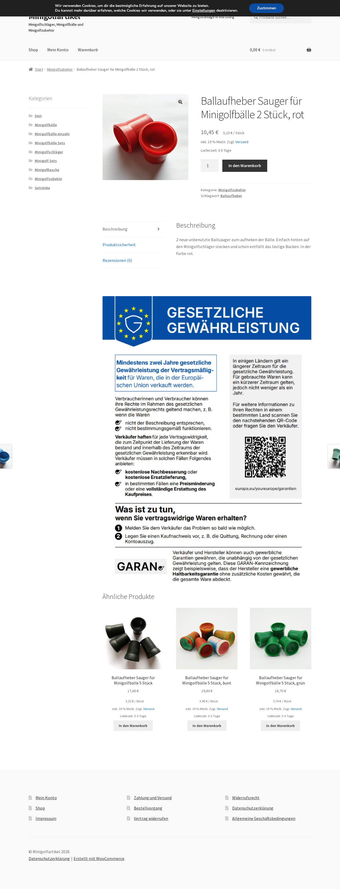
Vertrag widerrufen (151, 818)
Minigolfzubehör (60, 69)
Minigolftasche (47, 169)
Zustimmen (266, 8)
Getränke (42, 187)
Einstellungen (203, 10)
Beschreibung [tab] (115, 229)
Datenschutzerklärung (252, 808)
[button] (180, 102)
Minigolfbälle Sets (50, 143)
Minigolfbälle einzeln (52, 133)
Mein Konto (58, 49)
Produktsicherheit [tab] (119, 244)
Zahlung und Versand (153, 797)
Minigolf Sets (46, 160)
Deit (38, 115)
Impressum (46, 818)
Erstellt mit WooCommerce (99, 858)
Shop (33, 49)
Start (39, 69)
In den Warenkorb (244, 165)
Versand (241, 141)
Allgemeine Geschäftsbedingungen (263, 818)
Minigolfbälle (46, 124)
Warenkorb (88, 49)
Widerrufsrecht (246, 797)
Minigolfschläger (49, 152)
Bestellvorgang (148, 808)
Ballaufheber (231, 195)
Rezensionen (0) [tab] (117, 260)
